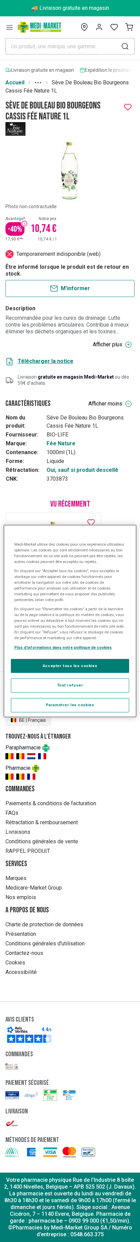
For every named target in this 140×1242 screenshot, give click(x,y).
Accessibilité (21, 972)
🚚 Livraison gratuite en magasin (70, 8)
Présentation (20, 934)
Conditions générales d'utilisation (45, 943)
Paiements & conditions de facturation (50, 803)
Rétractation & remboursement (41, 822)
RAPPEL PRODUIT (27, 851)
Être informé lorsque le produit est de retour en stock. (67, 270)
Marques (16, 878)
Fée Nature (61, 443)
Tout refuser (70, 685)
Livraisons (17, 832)
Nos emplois (20, 897)
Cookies (15, 962)
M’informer (75, 288)
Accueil (14, 82)
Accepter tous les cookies (70, 665)
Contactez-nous (24, 953)
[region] (69, 621)
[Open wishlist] (114, 27)
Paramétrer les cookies (70, 704)
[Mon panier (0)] (129, 27)
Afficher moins (105, 403)
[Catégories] (9, 27)
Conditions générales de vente (41, 841)
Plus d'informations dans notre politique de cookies (63, 647)
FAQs (11, 813)
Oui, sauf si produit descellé (82, 470)
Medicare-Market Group (33, 887)
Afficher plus (107, 344)
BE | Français (32, 720)
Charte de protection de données (44, 924)
